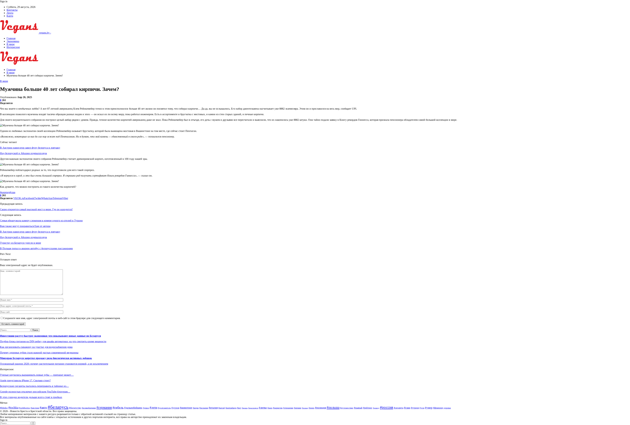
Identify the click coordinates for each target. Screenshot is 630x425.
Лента (10, 12)
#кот (239, 408)
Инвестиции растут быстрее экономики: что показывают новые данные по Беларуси (50, 335)
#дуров (175, 407)
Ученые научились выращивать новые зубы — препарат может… (37, 374)
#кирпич (5, 192)
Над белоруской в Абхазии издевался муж (23, 153)
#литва (263, 407)
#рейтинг (367, 407)
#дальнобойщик (133, 407)
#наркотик (278, 408)
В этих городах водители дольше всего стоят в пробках (31, 397)
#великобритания (89, 408)
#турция (415, 407)
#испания (203, 408)
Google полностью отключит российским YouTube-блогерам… (35, 391)
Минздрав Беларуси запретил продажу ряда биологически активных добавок (46, 358)
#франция (438, 408)
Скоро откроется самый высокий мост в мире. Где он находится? (36, 209)
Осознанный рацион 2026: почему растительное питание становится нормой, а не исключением (54, 363)
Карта (10, 15)
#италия (213, 407)
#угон (422, 408)
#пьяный (358, 408)
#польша (333, 407)
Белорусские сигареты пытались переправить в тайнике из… (34, 386)
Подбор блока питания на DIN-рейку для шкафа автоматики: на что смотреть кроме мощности (53, 341)
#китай (221, 408)
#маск (269, 408)
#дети (153, 407)
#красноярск (253, 408)
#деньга (146, 408)
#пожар (305, 408)
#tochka (13, 407)
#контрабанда (230, 408)
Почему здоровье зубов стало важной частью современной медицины (39, 352)
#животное (186, 407)
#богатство (75, 407)
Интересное (13, 47)
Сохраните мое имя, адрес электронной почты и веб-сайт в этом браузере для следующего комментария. (61, 318)
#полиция (320, 407)
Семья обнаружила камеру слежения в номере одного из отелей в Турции (41, 220)
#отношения (288, 408)
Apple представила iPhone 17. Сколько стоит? (25, 380)
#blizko (4, 407)
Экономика (13, 41)
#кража (245, 408)
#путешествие (346, 408)
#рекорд (376, 408)
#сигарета (398, 408)
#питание (297, 408)
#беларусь (58, 407)
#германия (104, 407)
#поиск (311, 408)
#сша (12, 192)
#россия (386, 407)
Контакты (12, 10)
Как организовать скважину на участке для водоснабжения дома (36, 347)
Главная (11, 38)
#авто (43, 407)
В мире (11, 44)
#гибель (118, 407)
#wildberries (24, 408)
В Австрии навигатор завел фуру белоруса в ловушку (30, 147)
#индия (196, 408)
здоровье (447, 408)
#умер (428, 407)
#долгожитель (164, 408)
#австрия (35, 408)
